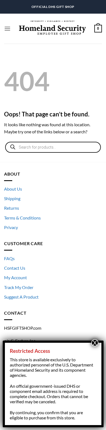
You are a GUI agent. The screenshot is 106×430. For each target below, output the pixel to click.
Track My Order (18, 287)
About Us (13, 188)
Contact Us (14, 267)
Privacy (11, 227)
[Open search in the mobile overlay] (53, 147)
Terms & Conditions (22, 217)
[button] (7, 28)
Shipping (12, 198)
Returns (11, 208)
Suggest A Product (21, 296)
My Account (15, 277)
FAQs (9, 258)
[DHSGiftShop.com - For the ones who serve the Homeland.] (52, 28)
